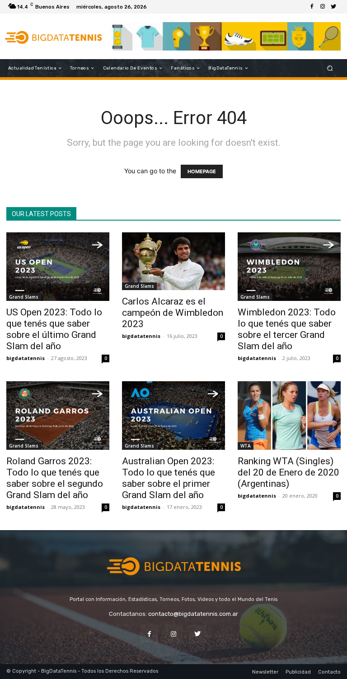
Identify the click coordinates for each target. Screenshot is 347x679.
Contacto (329, 672)
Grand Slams (23, 297)
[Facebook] (311, 6)
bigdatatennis (25, 358)
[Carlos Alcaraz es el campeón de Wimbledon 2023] (173, 261)
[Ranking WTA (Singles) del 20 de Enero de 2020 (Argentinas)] (289, 415)
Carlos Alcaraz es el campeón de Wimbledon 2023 (172, 312)
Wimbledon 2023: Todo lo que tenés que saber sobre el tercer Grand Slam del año (287, 329)
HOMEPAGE (202, 171)
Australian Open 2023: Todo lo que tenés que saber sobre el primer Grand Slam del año (168, 478)
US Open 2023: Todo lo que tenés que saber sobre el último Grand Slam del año (54, 329)
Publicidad (298, 672)
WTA (245, 446)
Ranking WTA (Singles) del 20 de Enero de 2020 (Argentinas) (288, 472)
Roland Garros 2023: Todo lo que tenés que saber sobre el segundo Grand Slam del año (54, 478)
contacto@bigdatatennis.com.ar (193, 613)
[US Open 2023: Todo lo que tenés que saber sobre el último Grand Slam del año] (57, 266)
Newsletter (265, 672)
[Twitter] (333, 6)
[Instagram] (322, 6)
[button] (330, 68)
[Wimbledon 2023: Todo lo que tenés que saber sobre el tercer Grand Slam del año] (289, 266)
